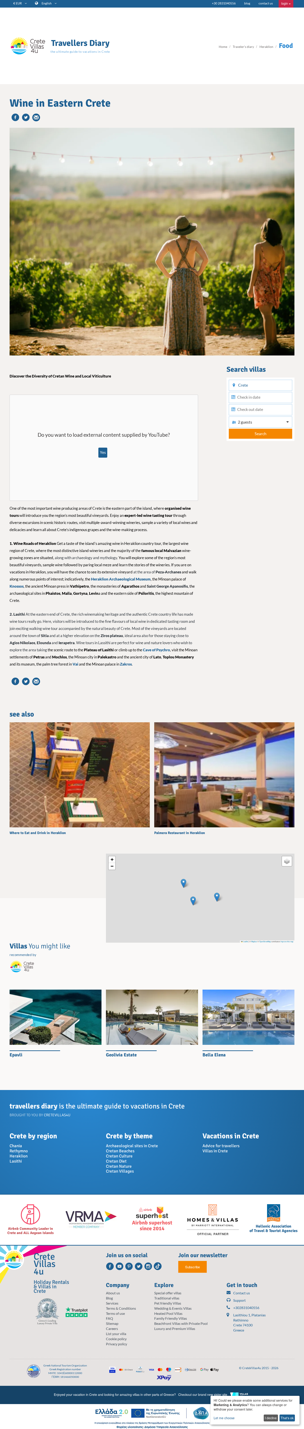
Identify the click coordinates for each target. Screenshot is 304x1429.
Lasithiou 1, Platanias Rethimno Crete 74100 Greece (249, 1322)
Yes (103, 452)
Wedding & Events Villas (173, 1308)
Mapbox (254, 941)
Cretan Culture (119, 1156)
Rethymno (19, 1151)
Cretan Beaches (120, 1151)
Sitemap (112, 1323)
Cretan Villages (120, 1171)
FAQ (109, 1318)
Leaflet (245, 941)
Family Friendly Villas (170, 1318)
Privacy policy (116, 1344)
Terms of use (115, 1313)
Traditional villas (166, 1298)
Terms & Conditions (121, 1308)
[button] (183, 883)
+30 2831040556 (224, 3)
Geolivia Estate (121, 1055)
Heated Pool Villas (168, 1313)
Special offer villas (167, 1293)
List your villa (116, 1334)
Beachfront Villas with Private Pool (181, 1323)
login (285, 3)
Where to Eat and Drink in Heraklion (38, 833)
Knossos (17, 586)
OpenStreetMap (265, 941)
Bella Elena (214, 1055)
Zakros (126, 664)
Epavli (16, 1055)
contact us (266, 3)
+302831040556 (246, 1307)
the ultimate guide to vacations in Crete (80, 51)
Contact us (241, 1293)
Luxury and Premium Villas (174, 1328)
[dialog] (255, 1410)
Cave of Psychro (156, 650)
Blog (109, 1298)
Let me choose (224, 1418)
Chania (16, 1146)
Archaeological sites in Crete (132, 1146)
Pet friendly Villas (167, 1303)
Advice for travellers (221, 1146)
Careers (112, 1328)
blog (247, 3)
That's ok (287, 1418)
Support (239, 1300)
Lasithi (16, 1161)
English (47, 3)
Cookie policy (116, 1339)
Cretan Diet (116, 1161)
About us (113, 1293)
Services (112, 1303)
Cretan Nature (119, 1166)
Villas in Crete (215, 1151)
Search (260, 433)
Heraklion (19, 1156)
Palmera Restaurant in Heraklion (179, 833)
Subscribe (192, 1267)
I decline (271, 1418)
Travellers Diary (80, 43)
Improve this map (287, 941)
